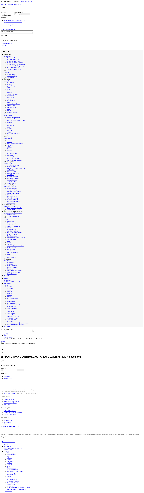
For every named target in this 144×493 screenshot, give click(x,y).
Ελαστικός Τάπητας (12, 198)
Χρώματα (6, 275)
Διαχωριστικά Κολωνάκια (14, 209)
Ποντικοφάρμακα (11, 239)
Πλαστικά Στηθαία (12, 181)
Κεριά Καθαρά (10, 125)
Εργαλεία (9, 293)
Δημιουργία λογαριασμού (14, 4)
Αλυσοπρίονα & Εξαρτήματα (14, 305)
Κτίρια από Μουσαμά (13, 67)
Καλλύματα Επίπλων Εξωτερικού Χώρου (18, 323)
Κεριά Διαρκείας (11, 130)
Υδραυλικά (7, 261)
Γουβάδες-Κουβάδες (12, 112)
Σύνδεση (3, 4)
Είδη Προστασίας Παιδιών (14, 208)
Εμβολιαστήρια (11, 100)
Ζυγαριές (9, 102)
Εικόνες (9, 124)
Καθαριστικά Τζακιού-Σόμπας (15, 143)
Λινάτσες (9, 84)
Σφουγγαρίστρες (11, 229)
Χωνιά (8, 109)
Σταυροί (9, 132)
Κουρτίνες (10, 251)
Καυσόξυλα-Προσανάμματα (14, 160)
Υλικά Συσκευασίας (12, 308)
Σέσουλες (9, 110)
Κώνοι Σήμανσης (11, 167)
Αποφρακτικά (10, 262)
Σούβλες (9, 147)
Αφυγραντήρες (11, 249)
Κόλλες (9, 296)
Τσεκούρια (10, 92)
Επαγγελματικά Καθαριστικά (14, 233)
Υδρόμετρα (10, 269)
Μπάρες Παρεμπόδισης (13, 201)
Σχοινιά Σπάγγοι (11, 86)
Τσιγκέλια (9, 150)
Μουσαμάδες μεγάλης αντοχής (15, 63)
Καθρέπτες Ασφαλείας (13, 173)
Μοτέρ (8, 148)
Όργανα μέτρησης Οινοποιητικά (13, 213)
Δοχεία (9, 310)
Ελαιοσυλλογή (11, 105)
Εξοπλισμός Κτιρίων (9, 206)
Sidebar (3, 341)
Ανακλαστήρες (11, 170)
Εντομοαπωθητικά (12, 234)
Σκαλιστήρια (10, 96)
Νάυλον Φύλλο (11, 77)
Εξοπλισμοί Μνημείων (13, 134)
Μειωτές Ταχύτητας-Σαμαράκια (16, 168)
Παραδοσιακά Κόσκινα (13, 256)
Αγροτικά (6, 81)
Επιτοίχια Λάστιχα (12, 188)
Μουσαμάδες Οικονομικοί (14, 58)
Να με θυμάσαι (6, 16)
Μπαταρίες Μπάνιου (12, 266)
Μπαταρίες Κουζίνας (12, 267)
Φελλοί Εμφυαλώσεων (13, 216)
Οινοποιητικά (10, 311)
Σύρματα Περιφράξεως (13, 104)
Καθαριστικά (10, 221)
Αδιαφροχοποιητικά (12, 223)
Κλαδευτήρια (10, 97)
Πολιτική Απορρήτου (10, 414)
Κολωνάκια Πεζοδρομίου (14, 191)
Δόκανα (9, 242)
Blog (5, 424)
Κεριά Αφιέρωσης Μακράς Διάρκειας (17, 120)
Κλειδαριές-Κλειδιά (12, 298)
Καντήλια (9, 122)
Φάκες (8, 241)
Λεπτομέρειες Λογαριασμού (11, 401)
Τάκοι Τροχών (11, 203)
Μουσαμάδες (7, 56)
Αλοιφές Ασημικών (12, 236)
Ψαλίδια (9, 87)
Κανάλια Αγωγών (11, 171)
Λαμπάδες (9, 129)
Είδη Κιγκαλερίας (11, 303)
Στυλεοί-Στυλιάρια (12, 94)
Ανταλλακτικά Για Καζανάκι (14, 270)
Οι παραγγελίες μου (9, 399)
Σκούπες (9, 228)
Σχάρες (9, 140)
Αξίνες (8, 89)
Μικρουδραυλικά (11, 274)
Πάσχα (8, 135)
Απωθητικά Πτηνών (12, 247)
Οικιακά (6, 219)
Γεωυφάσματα (11, 74)
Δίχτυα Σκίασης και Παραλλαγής (16, 64)
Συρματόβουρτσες (12, 152)
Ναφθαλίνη (10, 224)
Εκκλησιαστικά (8, 115)
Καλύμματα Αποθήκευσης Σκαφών (16, 324)
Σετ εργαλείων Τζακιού (13, 158)
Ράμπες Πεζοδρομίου (13, 193)
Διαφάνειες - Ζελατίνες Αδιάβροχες (17, 66)
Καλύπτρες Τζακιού (12, 157)
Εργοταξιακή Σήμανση (13, 178)
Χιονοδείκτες (10, 175)
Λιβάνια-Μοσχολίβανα (13, 117)
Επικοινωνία (7, 326)
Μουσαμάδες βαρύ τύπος (14, 61)
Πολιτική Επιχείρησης (10, 411)
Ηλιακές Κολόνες (11, 183)
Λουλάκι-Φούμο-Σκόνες (13, 226)
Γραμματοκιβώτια (12, 257)
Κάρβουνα (9, 142)
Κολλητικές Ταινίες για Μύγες (15, 246)
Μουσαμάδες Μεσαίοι (13, 59)
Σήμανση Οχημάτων (12, 176)
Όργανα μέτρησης (12, 214)
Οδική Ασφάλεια (8, 163)
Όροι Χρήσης (7, 404)
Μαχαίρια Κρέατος (12, 153)
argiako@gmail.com (26, 1)
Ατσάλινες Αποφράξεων (13, 272)
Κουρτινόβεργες (11, 306)
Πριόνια (9, 99)
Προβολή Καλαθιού (6, 43)
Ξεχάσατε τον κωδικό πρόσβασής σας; (14, 20)
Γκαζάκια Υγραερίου (12, 252)
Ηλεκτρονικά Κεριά (12, 119)
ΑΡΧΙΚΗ (6, 278)
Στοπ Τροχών (10, 195)
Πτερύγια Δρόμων (12, 180)
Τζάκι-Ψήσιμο (8, 138)
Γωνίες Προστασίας (12, 200)
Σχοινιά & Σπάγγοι (12, 76)
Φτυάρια (9, 91)
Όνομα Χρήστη (19, 12)
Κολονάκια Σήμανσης (13, 165)
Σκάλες (9, 254)
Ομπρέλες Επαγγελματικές (14, 69)
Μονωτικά (10, 321)
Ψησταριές (10, 145)
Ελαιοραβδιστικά (11, 107)
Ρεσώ (8, 127)
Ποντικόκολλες (11, 244)
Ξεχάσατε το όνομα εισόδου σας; (13, 22)
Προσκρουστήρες (12, 190)
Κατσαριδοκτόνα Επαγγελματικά (16, 237)
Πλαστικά (6, 72)
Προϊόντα (6, 285)
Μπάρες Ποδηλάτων (12, 196)
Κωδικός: (17, 14)
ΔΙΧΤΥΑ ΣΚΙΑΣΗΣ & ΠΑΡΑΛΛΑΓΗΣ (13, 282)
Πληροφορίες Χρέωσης (10, 403)
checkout (3, 45)
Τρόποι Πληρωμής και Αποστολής (13, 412)
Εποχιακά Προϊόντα (12, 315)
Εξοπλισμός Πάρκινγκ (10, 186)
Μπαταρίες (10, 264)
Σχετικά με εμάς (8, 420)
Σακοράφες (10, 155)
